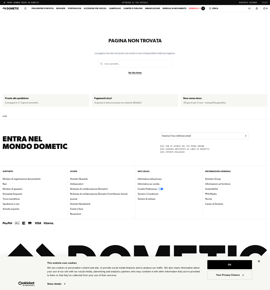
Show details (54, 283)
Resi (5, 183)
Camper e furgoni (132, 8)
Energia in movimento (174, 8)
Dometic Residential (90, 203)
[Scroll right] (203, 8)
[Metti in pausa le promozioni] (4, 2)
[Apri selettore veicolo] (249, 8)
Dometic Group (222, 178)
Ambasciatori (76, 183)
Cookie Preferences (147, 189)
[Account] (256, 8)
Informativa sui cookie (149, 183)
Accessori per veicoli (95, 8)
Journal (73, 199)
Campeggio (115, 8)
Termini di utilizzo (146, 199)
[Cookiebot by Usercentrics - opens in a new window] (26, 284)
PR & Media (220, 193)
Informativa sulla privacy (150, 179)
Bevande (60, 8)
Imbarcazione (152, 8)
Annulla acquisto (11, 209)
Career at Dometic (224, 203)
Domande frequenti (12, 193)
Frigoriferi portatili (43, 8)
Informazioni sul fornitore (217, 183)
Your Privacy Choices (228, 274)
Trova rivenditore (11, 199)
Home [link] (4, 116)
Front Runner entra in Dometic (23, 2)
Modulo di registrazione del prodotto (22, 179)
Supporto (243, 2)
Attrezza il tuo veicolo (135, 2)
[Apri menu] (25, 8)
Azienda (253, 2)
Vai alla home (135, 72)
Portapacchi (74, 8)
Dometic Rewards (79, 179)
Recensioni (75, 213)
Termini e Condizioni (148, 193)
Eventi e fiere (76, 209)
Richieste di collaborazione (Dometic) (89, 189)
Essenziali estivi (197, 8)
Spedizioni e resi (11, 203)
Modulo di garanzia (12, 189)
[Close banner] (259, 261)
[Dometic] (10, 8)
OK (229, 264)
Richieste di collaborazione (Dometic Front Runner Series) (99, 193)
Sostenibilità (211, 189)
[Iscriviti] (245, 135)
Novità (218, 198)
